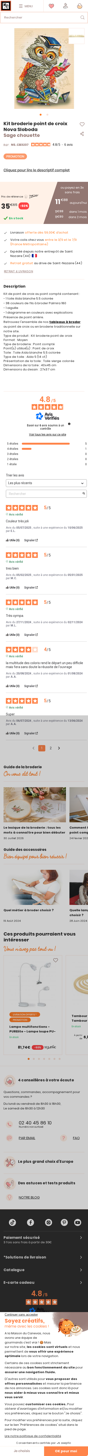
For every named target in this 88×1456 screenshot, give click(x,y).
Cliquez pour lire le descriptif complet (37, 170)
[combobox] (44, 17)
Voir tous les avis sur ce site (47, 434)
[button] (65, 6)
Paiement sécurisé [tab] (22, 1237)
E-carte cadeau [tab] (19, 1282)
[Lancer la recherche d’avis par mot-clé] (84, 493)
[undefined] (69, 424)
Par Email (27, 1137)
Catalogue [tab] (14, 1270)
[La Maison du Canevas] (6, 6)
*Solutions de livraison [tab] (25, 1257)
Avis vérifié (16, 514)
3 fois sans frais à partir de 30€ (28, 1242)
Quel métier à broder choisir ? (29, 910)
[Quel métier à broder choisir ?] (35, 888)
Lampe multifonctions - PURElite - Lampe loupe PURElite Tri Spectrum (32, 1031)
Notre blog (29, 1197)
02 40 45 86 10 (35, 1122)
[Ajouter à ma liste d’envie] (55, 960)
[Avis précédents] (33, 747)
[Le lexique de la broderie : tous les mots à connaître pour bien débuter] (35, 805)
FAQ (76, 1137)
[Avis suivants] (59, 748)
